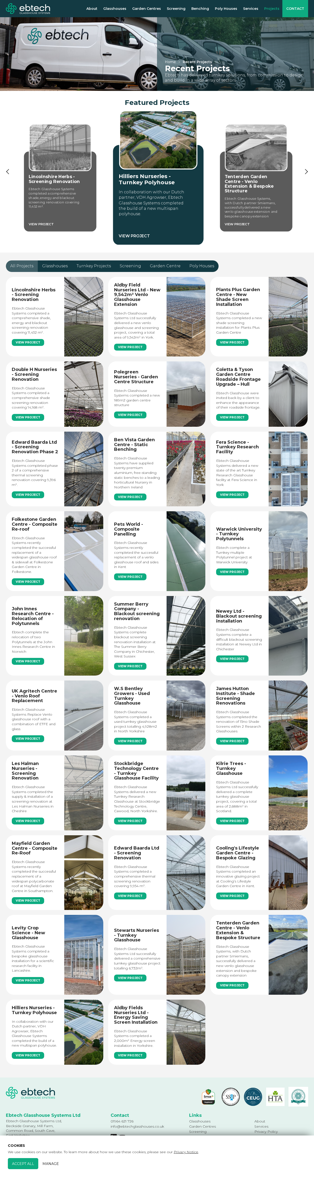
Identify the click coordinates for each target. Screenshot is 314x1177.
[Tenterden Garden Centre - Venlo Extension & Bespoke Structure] (256, 177)
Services (250, 8)
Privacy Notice (186, 1152)
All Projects (21, 266)
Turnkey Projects (94, 266)
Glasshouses (114, 8)
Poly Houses (226, 8)
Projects (271, 8)
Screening (176, 8)
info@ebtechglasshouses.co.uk (137, 1126)
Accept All (23, 1163)
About (91, 8)
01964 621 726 (122, 1121)
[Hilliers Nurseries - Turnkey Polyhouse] (158, 177)
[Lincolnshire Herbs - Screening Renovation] (60, 177)
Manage (50, 1163)
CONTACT (295, 8)
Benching (200, 8)
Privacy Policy (266, 1131)
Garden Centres (146, 8)
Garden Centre (165, 266)
